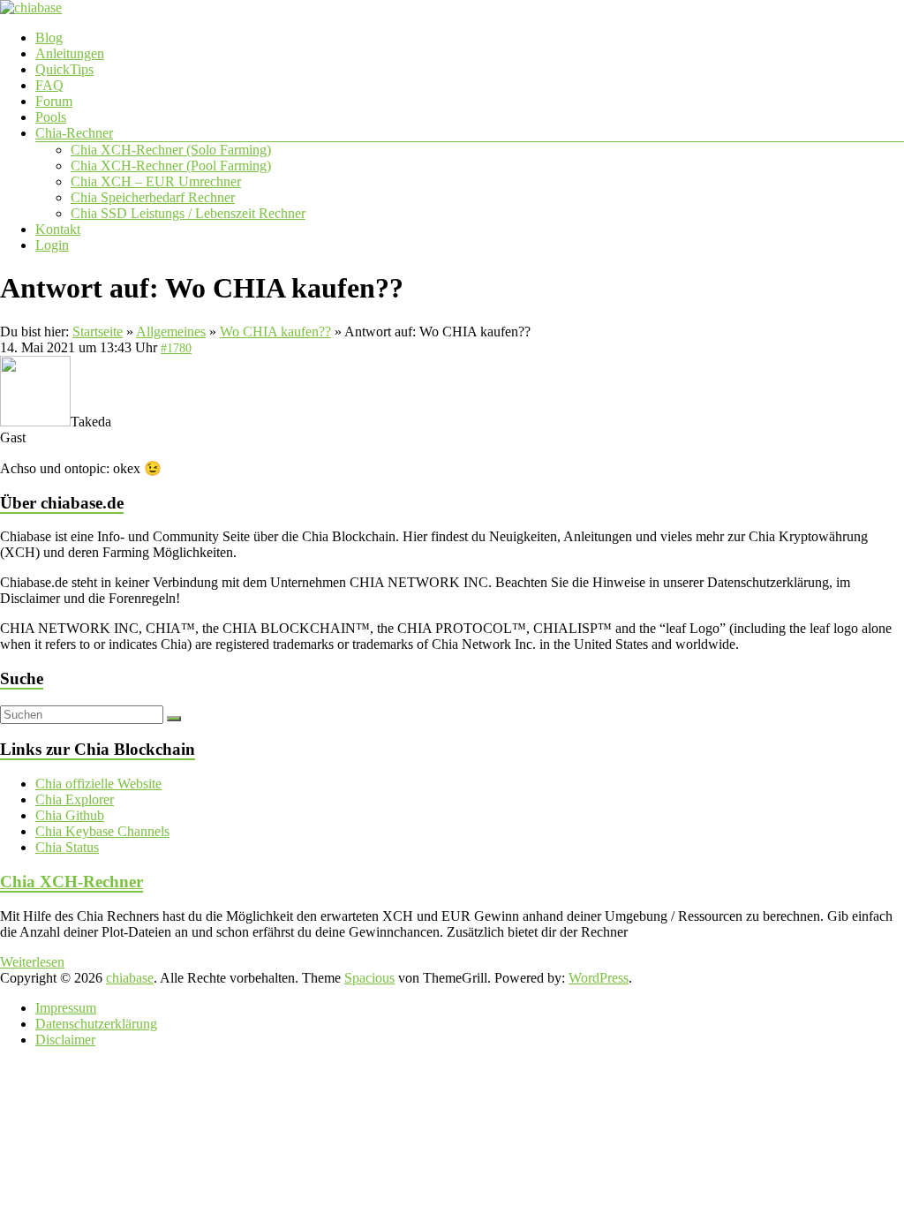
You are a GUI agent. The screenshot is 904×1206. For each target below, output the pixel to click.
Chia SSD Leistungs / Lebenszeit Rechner (188, 213)
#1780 (176, 348)
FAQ (49, 85)
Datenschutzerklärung (96, 1023)
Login (52, 245)
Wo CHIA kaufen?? (275, 331)
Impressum (65, 1007)
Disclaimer (65, 1039)
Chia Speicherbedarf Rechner (153, 197)
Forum (53, 101)
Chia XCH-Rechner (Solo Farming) (171, 149)
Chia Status (67, 847)
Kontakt (57, 229)
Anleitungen (69, 53)
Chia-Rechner (74, 132)
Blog (49, 37)
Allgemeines (171, 331)
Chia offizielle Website (98, 783)
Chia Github (69, 815)
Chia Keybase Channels (102, 831)
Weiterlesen (32, 961)
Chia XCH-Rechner (71, 881)
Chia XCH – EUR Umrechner (156, 181)
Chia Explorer (74, 799)
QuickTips (64, 69)
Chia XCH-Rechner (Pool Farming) (171, 165)
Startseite (97, 331)
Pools (50, 116)
